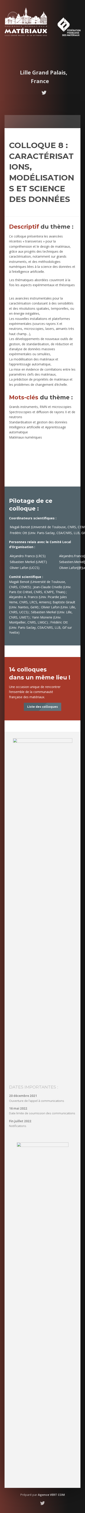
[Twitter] (44, 92)
